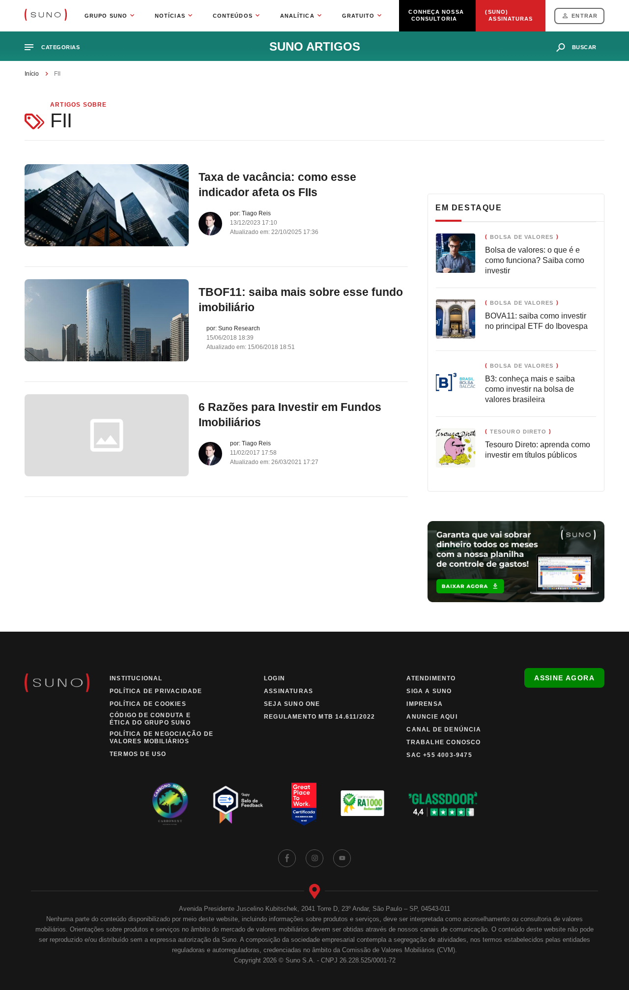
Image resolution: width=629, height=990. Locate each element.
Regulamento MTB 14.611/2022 (319, 716)
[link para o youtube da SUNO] (342, 858)
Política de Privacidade (156, 691)
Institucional (136, 678)
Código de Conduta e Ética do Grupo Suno (150, 719)
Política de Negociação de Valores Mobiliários (161, 737)
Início (32, 73)
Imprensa (424, 703)
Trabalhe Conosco (443, 742)
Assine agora (564, 678)
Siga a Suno (429, 691)
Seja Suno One (292, 703)
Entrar (585, 16)
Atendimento (431, 678)
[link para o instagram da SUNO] (314, 858)
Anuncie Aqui (431, 716)
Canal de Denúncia (443, 729)
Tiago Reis (256, 213)
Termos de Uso (138, 754)
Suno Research (239, 328)
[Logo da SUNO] (46, 16)
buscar (584, 47)
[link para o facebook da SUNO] (287, 858)
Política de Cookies (148, 703)
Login (274, 678)
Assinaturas (288, 691)
